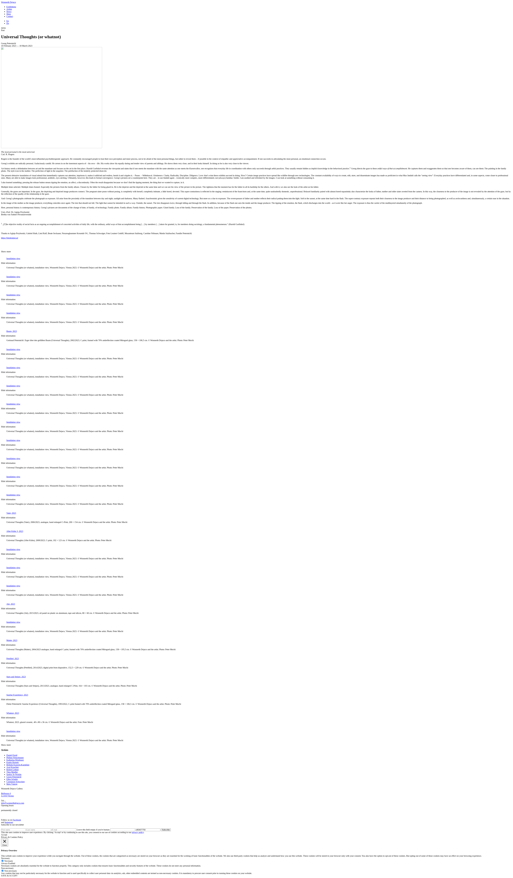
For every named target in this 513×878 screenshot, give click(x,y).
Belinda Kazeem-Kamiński (17, 765)
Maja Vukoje (11, 784)
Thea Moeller (12, 772)
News (8, 11)
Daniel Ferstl (11, 755)
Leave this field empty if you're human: (93, 830)
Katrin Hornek (12, 762)
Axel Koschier (12, 767)
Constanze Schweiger (15, 782)
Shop (8, 14)
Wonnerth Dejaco (8, 2)
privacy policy (138, 832)
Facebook (17, 820)
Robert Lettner (12, 770)
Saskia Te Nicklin (13, 774)
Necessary (8, 861)
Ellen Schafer (12, 779)
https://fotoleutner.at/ (9, 238)
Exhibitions (11, 7)
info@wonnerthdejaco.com (12, 803)
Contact (9, 16)
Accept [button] (4, 835)
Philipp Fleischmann (15, 757)
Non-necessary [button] (7, 868)
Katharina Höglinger (15, 760)
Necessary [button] (5, 858)
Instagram (9, 822)
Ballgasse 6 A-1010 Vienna (7, 794)
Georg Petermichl (13, 777)
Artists (9, 9)
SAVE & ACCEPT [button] (9, 876)
